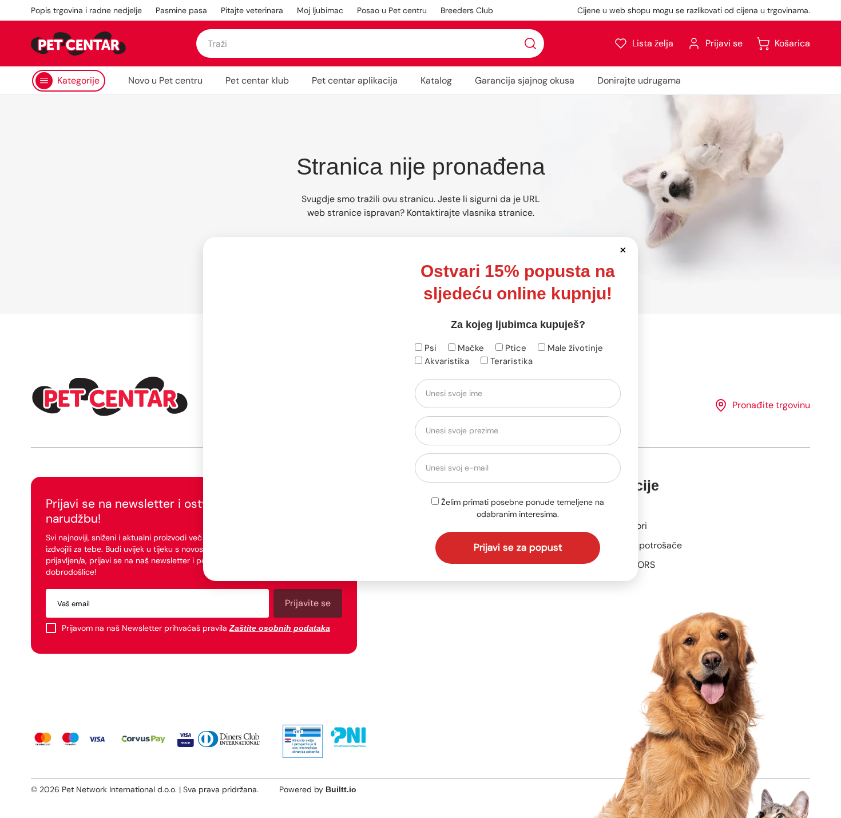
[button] (623, 249)
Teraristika (510, 361)
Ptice (514, 348)
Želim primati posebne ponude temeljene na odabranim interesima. (521, 508)
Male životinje (574, 348)
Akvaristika (445, 361)
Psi (429, 348)
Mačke (469, 348)
